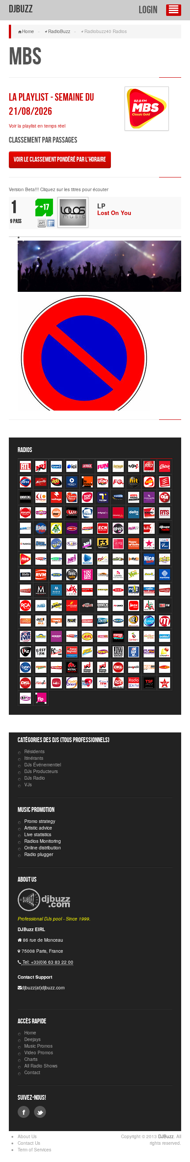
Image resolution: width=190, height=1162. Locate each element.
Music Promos (38, 1046)
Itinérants (33, 758)
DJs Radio (34, 778)
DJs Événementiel (42, 765)
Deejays (32, 1039)
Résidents (34, 751)
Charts (31, 1059)
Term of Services (34, 1150)
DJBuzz (21, 9)
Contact (32, 1072)
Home (28, 31)
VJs (28, 784)
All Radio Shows (40, 1066)
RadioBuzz (59, 31)
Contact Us (29, 1143)
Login (148, 10)
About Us (27, 1136)
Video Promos (38, 1052)
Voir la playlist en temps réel (37, 126)
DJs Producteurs (41, 771)
